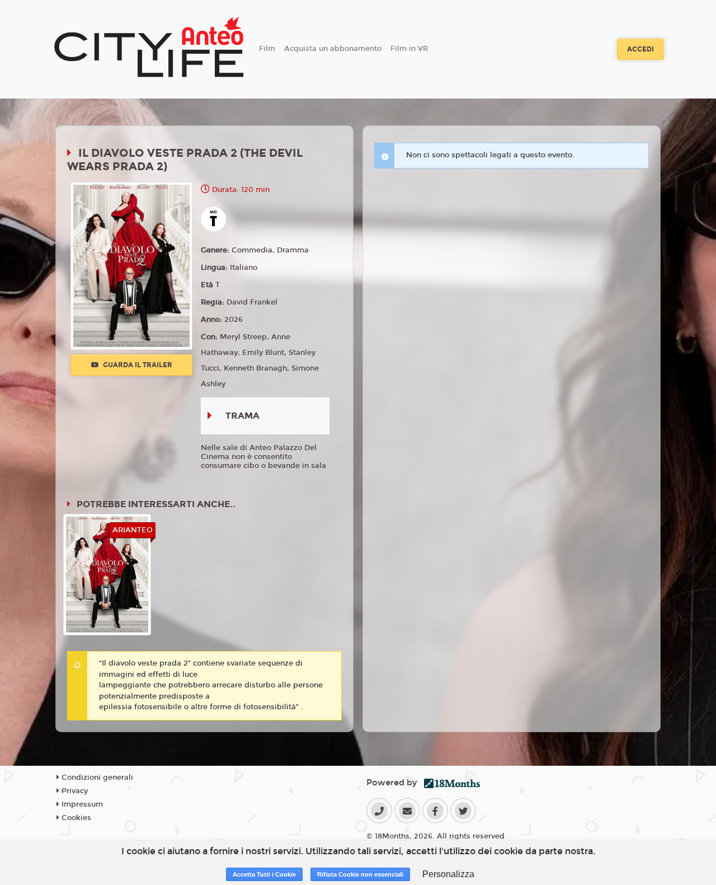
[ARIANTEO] (107, 574)
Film (267, 48)
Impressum (81, 804)
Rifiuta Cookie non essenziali (360, 874)
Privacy (73, 790)
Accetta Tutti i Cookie (264, 874)
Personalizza (448, 874)
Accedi (640, 49)
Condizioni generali (96, 777)
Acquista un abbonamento (332, 48)
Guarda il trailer (136, 365)
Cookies (75, 817)
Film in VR (409, 48)
